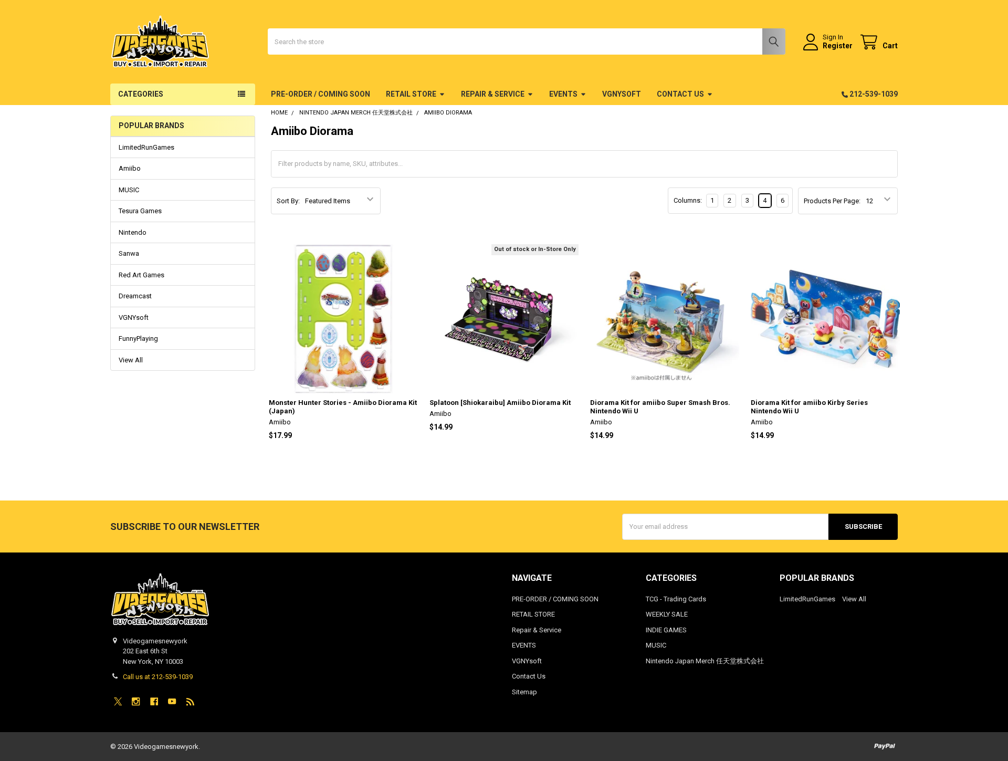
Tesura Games (140, 211)
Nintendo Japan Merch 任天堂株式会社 (705, 661)
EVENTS (563, 94)
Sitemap (524, 692)
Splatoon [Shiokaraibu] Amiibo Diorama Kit (500, 402)
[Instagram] (135, 701)
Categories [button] (140, 94)
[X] (117, 701)
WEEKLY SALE (667, 614)
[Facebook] (154, 701)
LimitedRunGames (146, 147)
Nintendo (132, 232)
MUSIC (129, 190)
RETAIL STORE (411, 94)
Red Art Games (141, 275)
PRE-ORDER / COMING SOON (320, 94)
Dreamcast (135, 296)
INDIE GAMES (666, 630)
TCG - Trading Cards (676, 599)
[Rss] (190, 701)
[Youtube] (172, 701)
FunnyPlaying (138, 338)
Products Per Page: (832, 201)
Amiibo (130, 168)
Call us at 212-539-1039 (158, 677)
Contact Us (680, 94)
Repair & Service (492, 94)
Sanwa (129, 253)
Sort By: (288, 201)
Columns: (688, 200)
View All (131, 360)
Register (838, 45)
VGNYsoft (621, 94)
